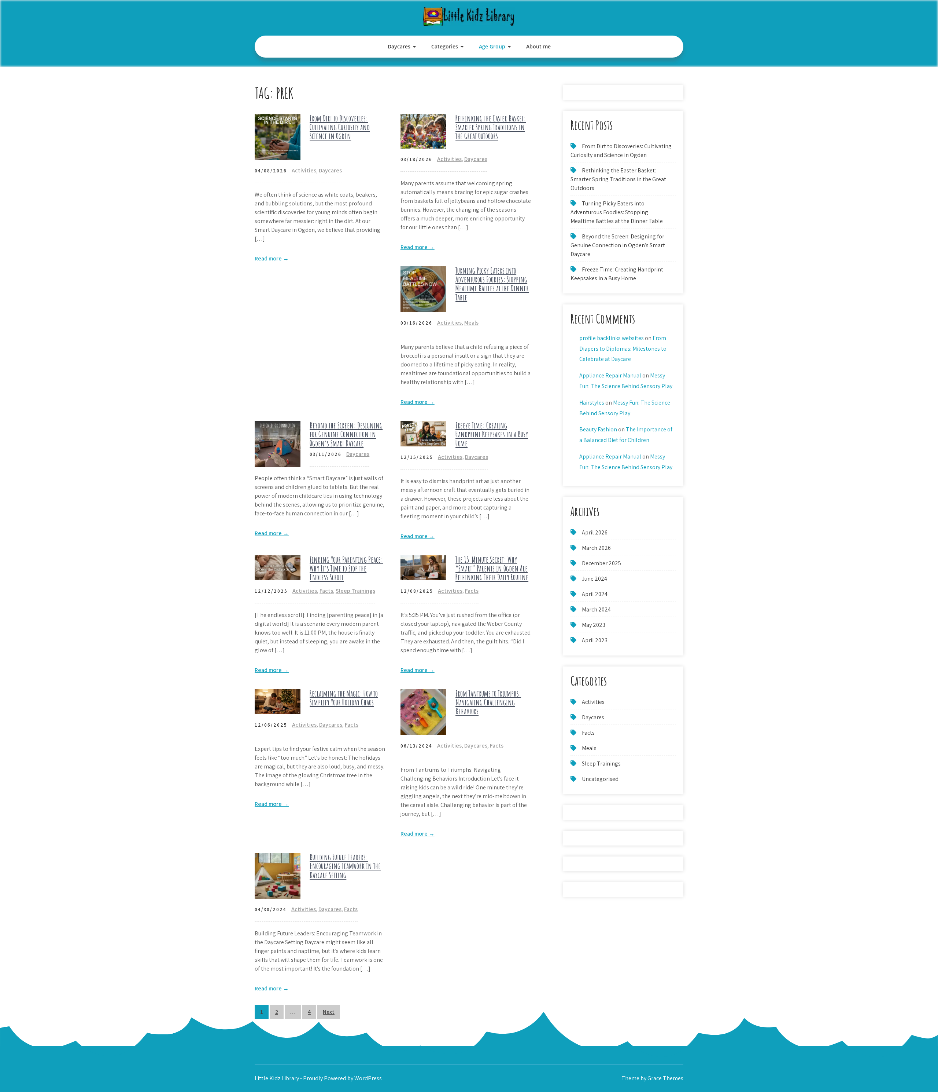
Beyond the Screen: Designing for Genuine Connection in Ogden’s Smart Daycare (346, 434)
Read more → (272, 258)
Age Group (492, 46)
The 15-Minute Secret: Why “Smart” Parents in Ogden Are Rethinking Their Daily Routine (491, 568)
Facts (326, 591)
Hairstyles (591, 402)
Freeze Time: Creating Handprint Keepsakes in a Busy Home (491, 434)
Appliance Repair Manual (610, 375)
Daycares (399, 46)
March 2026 (596, 548)
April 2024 (595, 594)
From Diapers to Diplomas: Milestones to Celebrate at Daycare (622, 348)
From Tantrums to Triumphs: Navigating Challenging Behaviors (488, 702)
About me (538, 46)
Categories (444, 46)
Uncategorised (600, 779)
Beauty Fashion (598, 429)
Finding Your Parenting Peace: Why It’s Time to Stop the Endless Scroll (346, 568)
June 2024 (594, 578)
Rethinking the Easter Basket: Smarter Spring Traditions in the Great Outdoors (490, 127)
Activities (304, 170)
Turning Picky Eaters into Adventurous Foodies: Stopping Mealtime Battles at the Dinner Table (492, 284)
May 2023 (593, 625)
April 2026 (595, 532)
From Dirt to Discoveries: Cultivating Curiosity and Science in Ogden (340, 127)
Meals (471, 322)
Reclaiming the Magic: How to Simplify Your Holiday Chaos (344, 698)
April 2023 (595, 640)
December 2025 (601, 563)
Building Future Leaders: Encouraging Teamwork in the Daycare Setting (345, 866)
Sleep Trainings (355, 591)
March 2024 (596, 609)
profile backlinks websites (611, 338)
